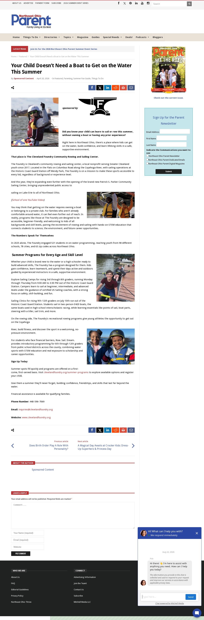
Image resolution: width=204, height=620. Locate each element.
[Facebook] (119, 3)
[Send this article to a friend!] (131, 87)
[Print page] (123, 87)
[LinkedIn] (136, 3)
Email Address (153, 132)
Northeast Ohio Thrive (21, 602)
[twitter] (99, 87)
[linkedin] (107, 87)
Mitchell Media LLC (82, 602)
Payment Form (42, 3)
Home (14, 56)
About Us (16, 3)
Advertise (28, 3)
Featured (23, 56)
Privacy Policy (17, 596)
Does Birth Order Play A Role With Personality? (48, 445)
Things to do (97, 78)
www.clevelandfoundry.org (36, 417)
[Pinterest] (130, 3)
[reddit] (115, 87)
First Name (151, 138)
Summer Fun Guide (82, 78)
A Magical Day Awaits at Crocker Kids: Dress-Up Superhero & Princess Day (103, 445)
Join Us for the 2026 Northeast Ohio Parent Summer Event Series (63, 49)
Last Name (151, 145)
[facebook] (92, 87)
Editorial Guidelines (20, 589)
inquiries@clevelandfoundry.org (36, 409)
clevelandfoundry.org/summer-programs (66, 372)
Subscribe (56, 3)
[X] (124, 3)
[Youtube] (142, 3)
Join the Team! (80, 583)
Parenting (68, 78)
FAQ (13, 583)
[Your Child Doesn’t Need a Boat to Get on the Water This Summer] (34, 122)
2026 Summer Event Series (75, 3)
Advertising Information (85, 577)
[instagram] (148, 3)
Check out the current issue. (168, 98)
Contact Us (79, 589)
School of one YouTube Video (28, 200)
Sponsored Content (24, 78)
